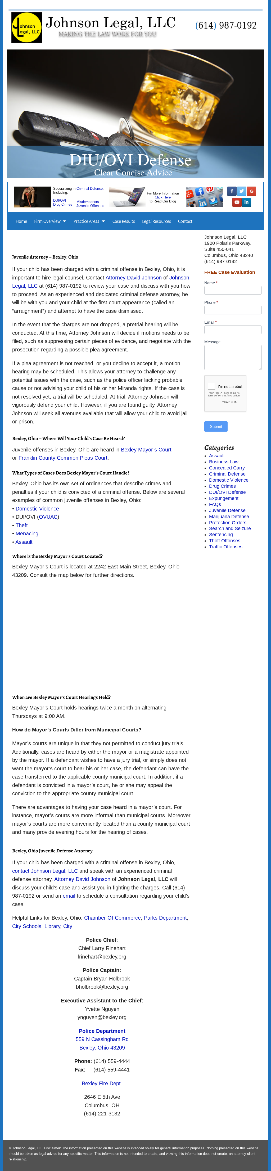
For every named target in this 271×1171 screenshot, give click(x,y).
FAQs (215, 504)
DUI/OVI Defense (227, 492)
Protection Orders (227, 522)
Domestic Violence (37, 509)
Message (212, 342)
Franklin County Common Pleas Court (63, 458)
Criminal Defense (89, 188)
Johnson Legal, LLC (55, 871)
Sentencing (221, 534)
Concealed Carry (227, 468)
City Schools (26, 926)
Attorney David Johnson (134, 278)
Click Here (163, 197)
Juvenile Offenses (90, 205)
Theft (22, 525)
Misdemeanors (87, 202)
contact (20, 871)
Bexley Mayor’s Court (146, 450)
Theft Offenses (224, 540)
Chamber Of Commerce (112, 918)
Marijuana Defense (229, 516)
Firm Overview (47, 221)
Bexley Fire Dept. (102, 1083)
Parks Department (165, 918)
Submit (216, 426)
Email (210, 322)
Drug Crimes (62, 204)
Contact (185, 221)
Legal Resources (156, 221)
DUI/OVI (59, 200)
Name (211, 283)
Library (52, 926)
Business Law (223, 461)
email (69, 896)
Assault (24, 542)
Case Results (123, 221)
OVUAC (48, 517)
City (67, 926)
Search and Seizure (230, 528)
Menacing (27, 533)
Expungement (223, 498)
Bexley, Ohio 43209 (102, 1048)
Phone (211, 302)
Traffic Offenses (225, 546)
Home (21, 221)
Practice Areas (86, 221)
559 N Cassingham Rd (102, 1039)
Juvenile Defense (227, 510)
